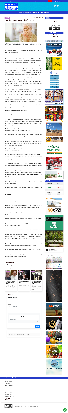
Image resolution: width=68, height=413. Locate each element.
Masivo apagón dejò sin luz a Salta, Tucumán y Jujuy (36, 282)
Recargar (37, 321)
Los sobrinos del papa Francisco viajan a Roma (10, 282)
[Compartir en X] (9, 265)
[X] (55, 1)
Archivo (34, 12)
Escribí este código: (12, 313)
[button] (47, 1)
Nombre (9, 300)
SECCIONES (40, 12)
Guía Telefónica (27, 12)
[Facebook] (57, 1)
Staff (20, 12)
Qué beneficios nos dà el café (24, 282)
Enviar (37, 326)
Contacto (46, 12)
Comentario (9, 304)
